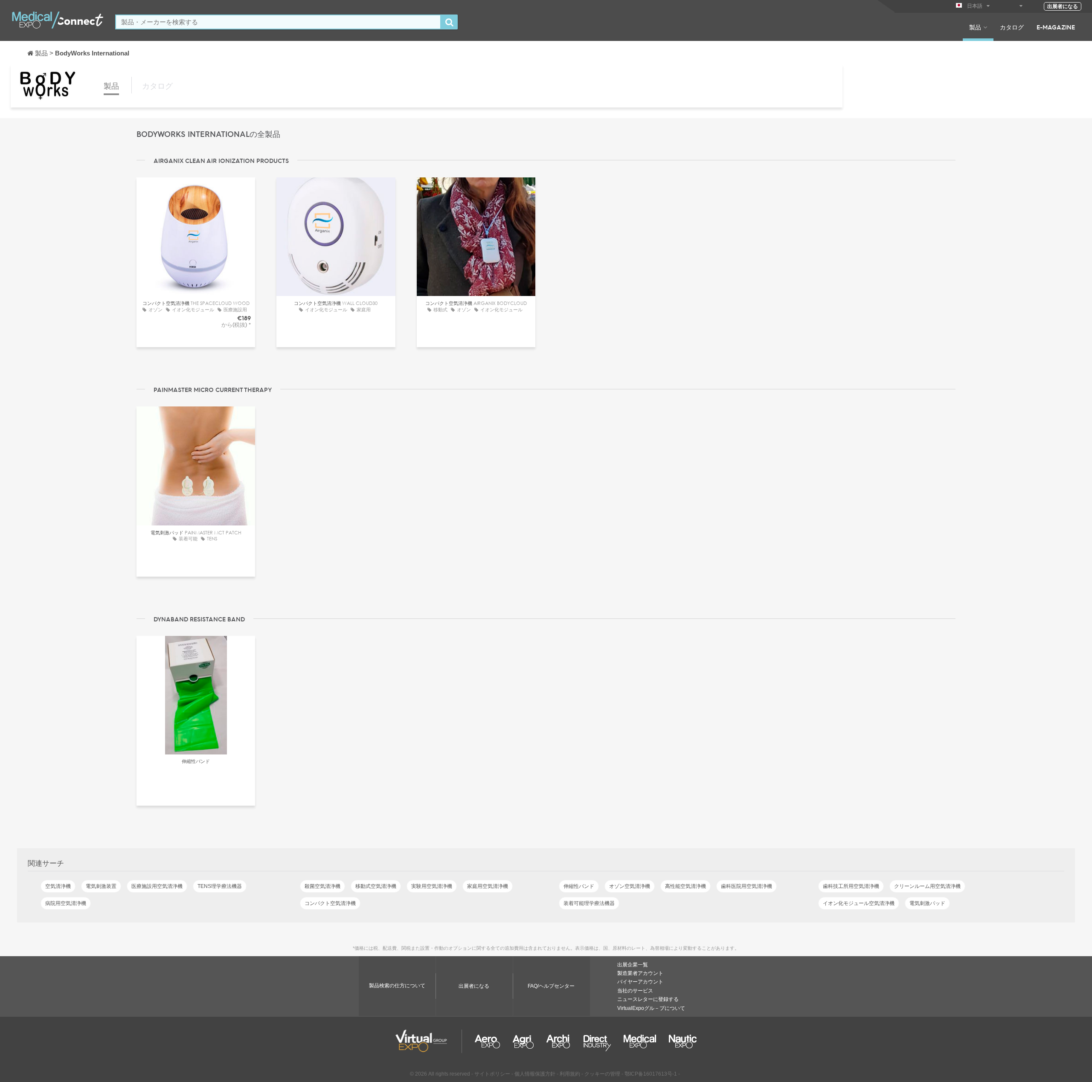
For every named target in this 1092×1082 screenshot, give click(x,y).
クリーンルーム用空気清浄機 (927, 886)
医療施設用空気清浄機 (157, 886)
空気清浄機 (58, 886)
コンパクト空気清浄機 (330, 903)
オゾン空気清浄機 (629, 886)
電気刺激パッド (927, 903)
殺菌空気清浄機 (322, 886)
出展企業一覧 (632, 965)
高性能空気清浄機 (685, 886)
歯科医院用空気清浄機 (746, 886)
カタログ (1012, 27)
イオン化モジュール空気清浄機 (859, 903)
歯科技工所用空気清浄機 (851, 886)
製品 (975, 27)
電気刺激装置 (101, 886)
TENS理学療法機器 (219, 886)
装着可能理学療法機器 (589, 903)
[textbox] (278, 22)
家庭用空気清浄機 (487, 886)
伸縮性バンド (578, 886)
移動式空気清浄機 (375, 886)
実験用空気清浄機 (431, 886)
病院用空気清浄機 (65, 903)
